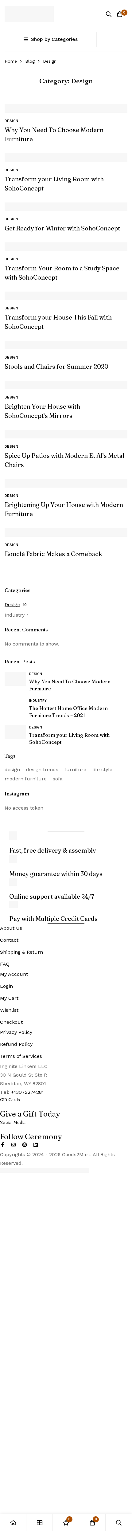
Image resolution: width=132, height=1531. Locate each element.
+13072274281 (27, 1092)
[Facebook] (2, 1144)
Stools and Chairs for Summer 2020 (56, 366)
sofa (58, 779)
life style (102, 769)
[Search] (108, 14)
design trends (42, 769)
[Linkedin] (35, 1144)
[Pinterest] (24, 1144)
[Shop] (39, 1522)
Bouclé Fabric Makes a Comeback (53, 554)
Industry (15, 615)
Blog (30, 61)
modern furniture (26, 779)
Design (12, 604)
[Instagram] (13, 1144)
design (12, 769)
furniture (75, 769)
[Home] (13, 1522)
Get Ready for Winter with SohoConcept (62, 228)
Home (11, 61)
